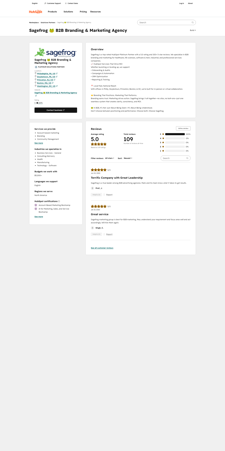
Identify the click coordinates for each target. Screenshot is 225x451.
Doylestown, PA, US (46, 77)
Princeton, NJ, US (45, 80)
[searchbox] (166, 22)
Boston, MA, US (44, 83)
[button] (193, 30)
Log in (181, 3)
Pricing (83, 11)
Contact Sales (73, 3)
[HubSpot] (35, 12)
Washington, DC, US (46, 86)
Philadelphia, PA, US (46, 73)
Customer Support (54, 3)
